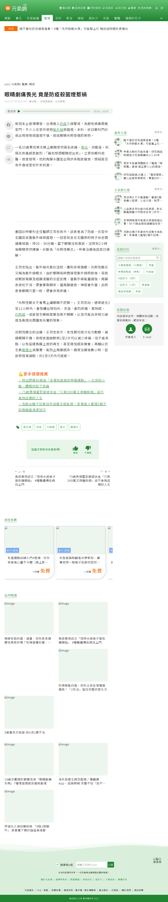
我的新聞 (145, 7)
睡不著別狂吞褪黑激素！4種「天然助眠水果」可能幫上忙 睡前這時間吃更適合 (74, 28)
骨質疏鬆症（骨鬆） (130, 271)
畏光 (84, 147)
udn (7, 84)
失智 (106, 18)
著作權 (78, 890)
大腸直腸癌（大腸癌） (131, 265)
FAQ (39, 890)
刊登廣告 (29, 890)
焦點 (7, 18)
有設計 (109, 7)
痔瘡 (151, 265)
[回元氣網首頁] (19, 8)
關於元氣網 (46, 879)
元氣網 (15, 84)
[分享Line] (8, 136)
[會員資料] (156, 8)
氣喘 (138, 291)
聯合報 (66, 7)
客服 (46, 890)
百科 (58, 18)
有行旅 (122, 7)
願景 (133, 7)
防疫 (63, 123)
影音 (69, 18)
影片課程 (12, 550)
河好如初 (95, 7)
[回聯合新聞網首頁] (7, 8)
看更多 (159, 132)
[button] (161, 18)
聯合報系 (103, 890)
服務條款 (68, 890)
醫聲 (117, 18)
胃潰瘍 (146, 284)
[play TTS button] (19, 111)
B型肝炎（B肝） (127, 278)
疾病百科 (87, 879)
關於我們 (126, 890)
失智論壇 (33, 18)
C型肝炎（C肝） (127, 284)
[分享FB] (8, 125)
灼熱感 (20, 314)
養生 (19, 18)
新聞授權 (56, 890)
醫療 (47, 18)
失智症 (150, 271)
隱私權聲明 (90, 890)
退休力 (93, 18)
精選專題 (75, 879)
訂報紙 (115, 890)
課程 (81, 18)
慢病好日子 (133, 18)
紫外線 (58, 129)
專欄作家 (122, 879)
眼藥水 (27, 349)
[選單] (162, 8)
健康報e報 (66, 864)
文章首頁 (110, 879)
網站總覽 (138, 890)
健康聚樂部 (61, 879)
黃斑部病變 (124, 291)
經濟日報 (80, 7)
